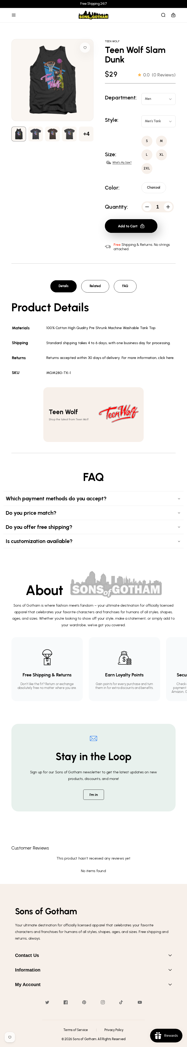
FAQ (125, 286)
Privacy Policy (114, 1030)
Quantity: (116, 207)
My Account (28, 984)
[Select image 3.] (69, 134)
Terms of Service (75, 1030)
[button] (14, 15)
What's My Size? (122, 162)
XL (161, 155)
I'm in (93, 794)
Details (63, 286)
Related (95, 286)
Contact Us (27, 955)
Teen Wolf (112, 41)
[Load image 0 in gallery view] (18, 134)
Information (27, 969)
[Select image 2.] (52, 134)
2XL (147, 168)
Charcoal (153, 188)
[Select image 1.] (35, 134)
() (159, 75)
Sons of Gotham (84, 1039)
